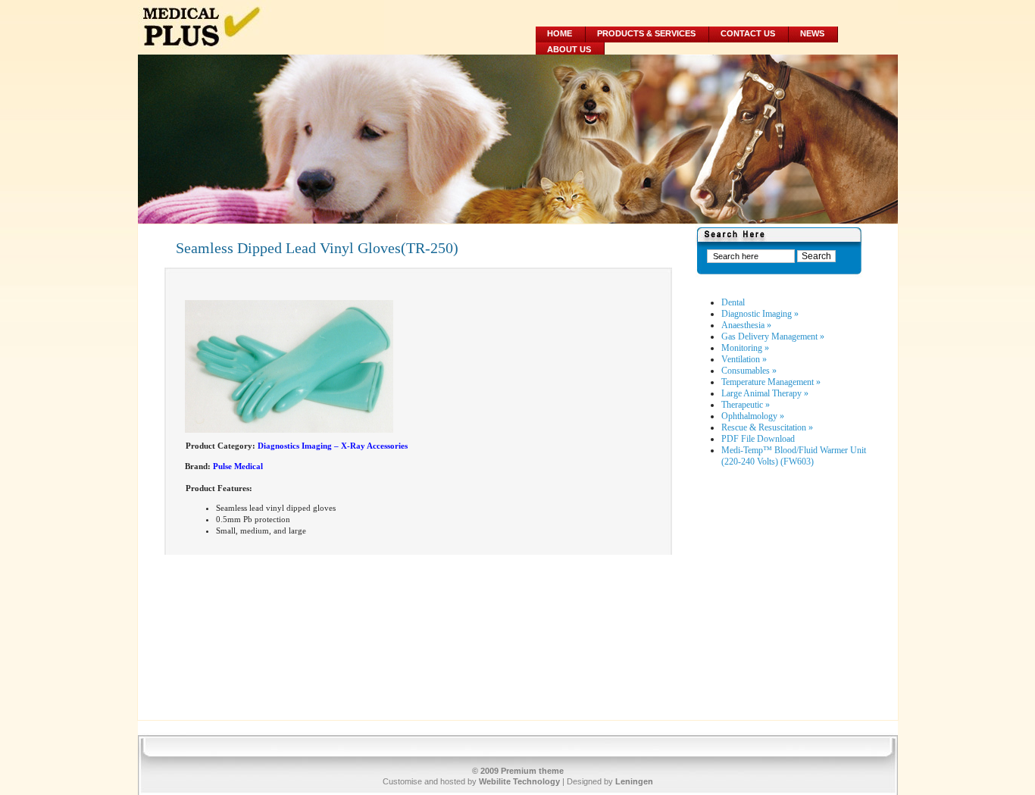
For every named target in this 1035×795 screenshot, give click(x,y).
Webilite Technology (519, 781)
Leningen (634, 781)
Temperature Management (771, 382)
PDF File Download (758, 438)
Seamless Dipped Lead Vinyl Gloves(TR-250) (317, 247)
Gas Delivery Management (772, 336)
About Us (569, 49)
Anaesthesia (746, 325)
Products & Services (646, 33)
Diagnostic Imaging (760, 313)
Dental (733, 302)
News (812, 33)
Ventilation (744, 359)
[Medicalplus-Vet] (261, 27)
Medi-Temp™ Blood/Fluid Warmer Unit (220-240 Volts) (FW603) (793, 456)
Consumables (749, 370)
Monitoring (745, 348)
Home (559, 33)
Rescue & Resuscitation (767, 427)
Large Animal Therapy (764, 393)
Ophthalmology (752, 416)
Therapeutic (745, 404)
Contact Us (748, 33)
